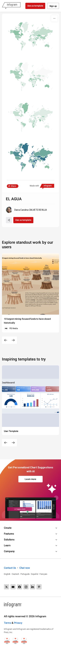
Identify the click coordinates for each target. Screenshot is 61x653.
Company (9, 551)
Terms (7, 622)
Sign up (53, 6)
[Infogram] (11, 5)
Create (7, 527)
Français (43, 574)
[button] (40, 32)
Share (13, 186)
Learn (7, 545)
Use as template (35, 5)
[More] (54, 18)
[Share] (9, 220)
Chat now (24, 567)
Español (34, 574)
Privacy (18, 622)
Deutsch (15, 574)
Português (25, 574)
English (7, 574)
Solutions (9, 539)
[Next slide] (13, 340)
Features (9, 533)
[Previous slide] (6, 340)
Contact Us (10, 567)
